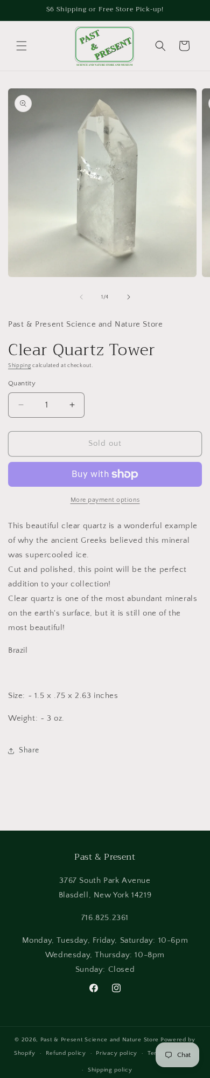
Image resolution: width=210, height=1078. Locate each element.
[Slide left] (81, 297)
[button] (21, 46)
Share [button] (29, 750)
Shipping (19, 366)
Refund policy (66, 1053)
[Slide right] (129, 297)
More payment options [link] (105, 499)
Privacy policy (116, 1053)
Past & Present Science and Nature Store (99, 1039)
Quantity (22, 383)
